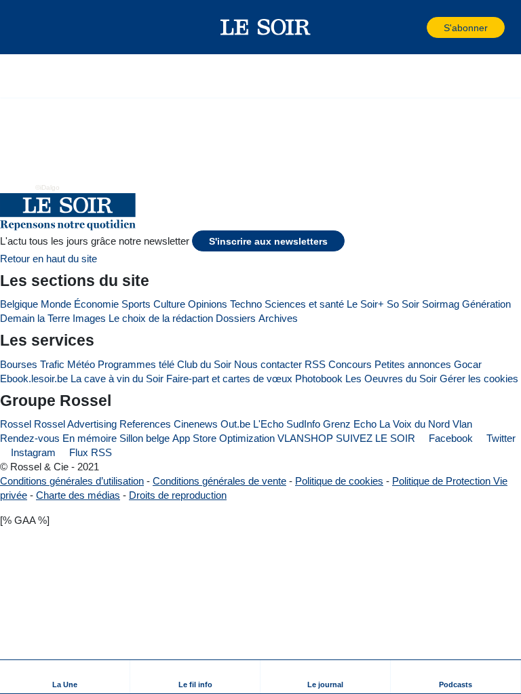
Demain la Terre (35, 318)
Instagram (32, 452)
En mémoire (89, 438)
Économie (96, 304)
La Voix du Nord (414, 424)
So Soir (403, 304)
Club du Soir (204, 364)
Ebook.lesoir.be (34, 378)
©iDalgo (47, 187)
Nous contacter (268, 364)
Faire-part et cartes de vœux (229, 378)
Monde (56, 304)
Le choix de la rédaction (161, 318)
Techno (246, 304)
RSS (315, 364)
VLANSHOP (305, 438)
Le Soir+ (365, 304)
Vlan (462, 424)
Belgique (19, 304)
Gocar (468, 364)
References (145, 424)
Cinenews (196, 424)
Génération (486, 304)
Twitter (500, 438)
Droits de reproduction (178, 495)
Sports (136, 304)
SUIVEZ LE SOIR (375, 438)
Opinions (207, 304)
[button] (33, 27)
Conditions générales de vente (219, 481)
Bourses (18, 364)
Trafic (52, 364)
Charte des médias (78, 495)
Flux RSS (89, 452)
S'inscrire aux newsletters (268, 242)
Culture (169, 304)
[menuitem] (65, 676)
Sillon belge (144, 438)
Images (89, 318)
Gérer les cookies (479, 378)
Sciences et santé (304, 304)
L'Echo (268, 424)
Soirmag (440, 304)
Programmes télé (136, 364)
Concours (350, 364)
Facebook (449, 438)
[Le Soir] (265, 27)
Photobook (319, 378)
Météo (81, 364)
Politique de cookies (339, 481)
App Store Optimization (223, 438)
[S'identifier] (415, 27)
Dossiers (236, 318)
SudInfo (303, 424)
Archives (278, 318)
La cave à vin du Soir (117, 378)
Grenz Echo (350, 424)
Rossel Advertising (75, 424)
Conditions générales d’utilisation (72, 481)
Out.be (235, 424)
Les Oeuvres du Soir (391, 378)
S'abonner (466, 28)
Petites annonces (412, 364)
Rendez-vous (30, 438)
